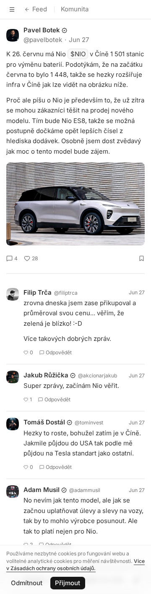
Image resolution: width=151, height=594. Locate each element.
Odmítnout (26, 583)
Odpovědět (59, 352)
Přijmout (67, 583)
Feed (39, 9)
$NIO (78, 54)
